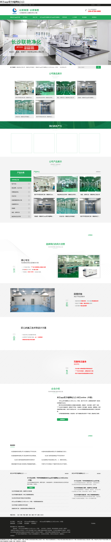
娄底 (38, 540)
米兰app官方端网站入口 (12, 2)
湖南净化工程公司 (21, 67)
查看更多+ (98, 171)
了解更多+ (31, 512)
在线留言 (98, 5)
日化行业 (14, 196)
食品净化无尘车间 (16, 216)
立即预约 (90, 235)
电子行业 (14, 183)
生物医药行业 (15, 204)
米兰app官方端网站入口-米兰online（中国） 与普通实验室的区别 (27, 526)
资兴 (30, 540)
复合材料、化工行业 (17, 188)
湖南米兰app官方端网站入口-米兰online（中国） (47, 67)
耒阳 (21, 540)
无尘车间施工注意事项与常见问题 (20, 530)
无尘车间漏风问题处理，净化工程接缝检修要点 (23, 519)
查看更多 (62, 419)
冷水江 (41, 540)
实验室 (13, 208)
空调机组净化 (15, 192)
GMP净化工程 (15, 179)
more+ (67, 498)
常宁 (36, 540)
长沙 (18, 540)
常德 (24, 540)
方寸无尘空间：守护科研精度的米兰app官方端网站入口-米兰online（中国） (87, 506)
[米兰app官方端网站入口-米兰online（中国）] (25, 14)
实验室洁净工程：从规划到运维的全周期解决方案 (23, 533)
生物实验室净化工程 (17, 200)
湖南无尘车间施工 (30, 67)
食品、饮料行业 (16, 212)
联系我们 (93, 5)
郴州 (27, 540)
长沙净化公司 (63, 67)
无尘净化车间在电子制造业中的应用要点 (21, 523)
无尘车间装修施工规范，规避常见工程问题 (22, 516)
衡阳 (33, 540)
